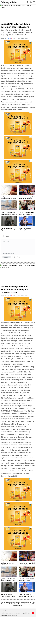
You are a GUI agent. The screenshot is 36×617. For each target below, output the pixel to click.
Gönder (6, 257)
